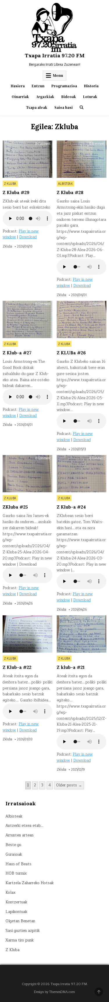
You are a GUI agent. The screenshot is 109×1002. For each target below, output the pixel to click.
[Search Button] (81, 107)
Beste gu (13, 845)
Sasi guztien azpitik (23, 931)
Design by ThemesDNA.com (54, 992)
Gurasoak (14, 854)
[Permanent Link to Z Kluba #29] (27, 159)
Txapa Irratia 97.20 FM (55, 55)
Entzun (38, 86)
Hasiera (18, 86)
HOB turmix (16, 873)
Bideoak (68, 96)
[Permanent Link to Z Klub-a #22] (27, 634)
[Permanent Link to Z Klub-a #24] (81, 473)
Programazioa (64, 86)
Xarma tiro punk (20, 940)
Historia (91, 86)
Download (28, 237)
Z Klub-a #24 (71, 507)
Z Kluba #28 (70, 192)
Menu (58, 75)
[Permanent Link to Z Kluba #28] (81, 159)
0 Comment (43, 143)
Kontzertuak (16, 902)
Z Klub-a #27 (17, 353)
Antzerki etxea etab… (24, 825)
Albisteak (65, 183)
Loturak (90, 96)
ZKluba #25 (15, 507)
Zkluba (7, 246)
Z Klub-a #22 (17, 667)
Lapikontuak (16, 912)
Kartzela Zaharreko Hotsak (30, 883)
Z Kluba (10, 183)
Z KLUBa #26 (71, 353)
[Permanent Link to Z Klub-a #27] (27, 319)
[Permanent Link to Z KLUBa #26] (81, 319)
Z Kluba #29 (16, 192)
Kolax (10, 892)
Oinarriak (20, 96)
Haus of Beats (18, 864)
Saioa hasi (63, 107)
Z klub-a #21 (71, 667)
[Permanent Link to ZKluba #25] (27, 473)
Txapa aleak (36, 107)
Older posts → (69, 785)
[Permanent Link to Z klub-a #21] (81, 634)
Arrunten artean (19, 835)
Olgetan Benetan (20, 921)
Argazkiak (45, 96)
